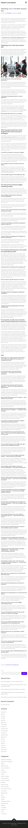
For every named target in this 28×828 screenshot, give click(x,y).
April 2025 (3, 745)
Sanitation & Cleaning (5, 801)
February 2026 (4, 724)
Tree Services (4, 813)
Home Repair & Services (6, 788)
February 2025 (4, 749)
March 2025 (3, 747)
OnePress (20, 823)
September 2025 (4, 735)
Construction (3, 772)
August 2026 (3, 712)
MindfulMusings (8, 2)
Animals (2, 763)
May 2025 (3, 743)
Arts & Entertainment (5, 768)
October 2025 (4, 732)
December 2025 (4, 728)
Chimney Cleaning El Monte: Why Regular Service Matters (13, 689)
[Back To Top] (14, 820)
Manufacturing (4, 793)
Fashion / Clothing (5, 776)
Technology (3, 807)
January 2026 (3, 726)
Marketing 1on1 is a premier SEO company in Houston (13, 37)
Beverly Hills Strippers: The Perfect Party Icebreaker (12, 681)
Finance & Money (4, 778)
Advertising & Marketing (12, 664)
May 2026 (3, 718)
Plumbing (3, 797)
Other (2, 795)
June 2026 (3, 716)
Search (2, 670)
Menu (26, 2)
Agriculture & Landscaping (6, 761)
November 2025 (4, 730)
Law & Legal (3, 790)
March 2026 (3, 722)
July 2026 (3, 714)
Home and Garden (5, 786)
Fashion (2, 774)
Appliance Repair (4, 765)
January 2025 (3, 751)
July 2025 (3, 739)
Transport (3, 809)
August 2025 (3, 737)
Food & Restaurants (5, 780)
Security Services (4, 803)
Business (3, 770)
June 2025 (3, 741)
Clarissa (19, 13)
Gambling (3, 782)
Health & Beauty (4, 784)
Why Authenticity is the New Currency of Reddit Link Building (13, 697)
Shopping (3, 805)
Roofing (2, 799)
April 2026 (3, 720)
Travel (2, 811)
